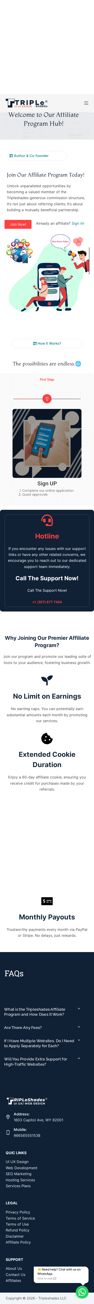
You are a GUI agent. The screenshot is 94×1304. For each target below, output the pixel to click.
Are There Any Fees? (23, 1027)
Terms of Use (17, 1224)
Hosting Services (20, 1180)
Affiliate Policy (18, 1242)
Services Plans (18, 1186)
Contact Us (15, 1274)
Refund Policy (17, 1230)
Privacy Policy (18, 1212)
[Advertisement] (47, 47)
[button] (89, 399)
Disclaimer (15, 1236)
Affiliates (13, 1280)
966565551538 (27, 1135)
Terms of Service (20, 1218)
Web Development (21, 1168)
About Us (14, 1268)
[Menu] (86, 103)
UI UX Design (17, 1161)
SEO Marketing (18, 1173)
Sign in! (78, 223)
